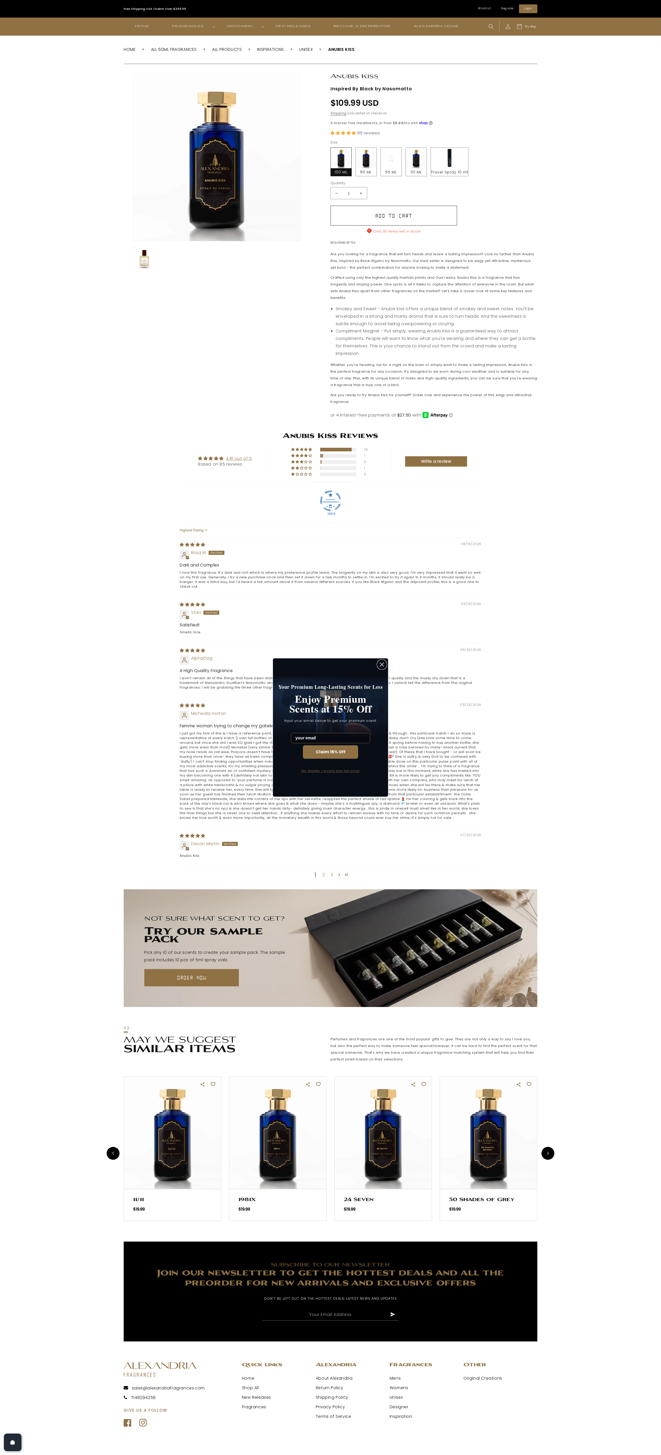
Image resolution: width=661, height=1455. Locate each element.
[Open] (12, 1442)
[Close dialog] (382, 664)
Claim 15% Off (330, 752)
